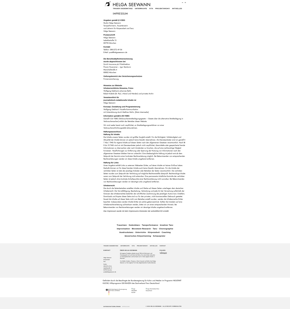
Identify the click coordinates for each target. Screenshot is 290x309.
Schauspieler (159, 236)
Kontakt (163, 245)
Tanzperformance (150, 225)
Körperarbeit (154, 232)
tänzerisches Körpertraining (138, 236)
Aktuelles (177, 8)
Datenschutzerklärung (112, 306)
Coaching (166, 232)
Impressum (126, 306)
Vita (151, 8)
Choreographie (166, 229)
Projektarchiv (162, 8)
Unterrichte (141, 8)
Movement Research (141, 229)
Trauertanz (122, 225)
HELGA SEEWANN (132, 5)
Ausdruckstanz (126, 232)
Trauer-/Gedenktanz (123, 8)
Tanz (155, 229)
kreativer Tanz (166, 225)
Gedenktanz (134, 225)
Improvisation (123, 229)
